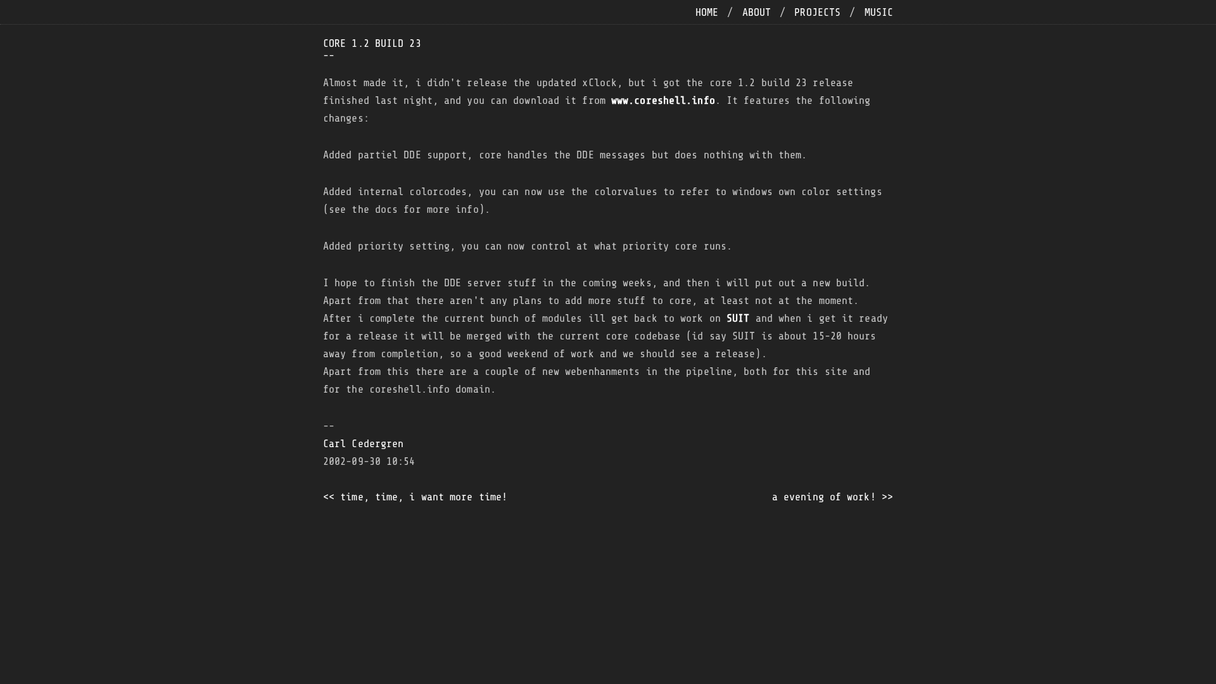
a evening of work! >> (832, 497)
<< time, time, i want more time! (415, 497)
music (879, 12)
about (756, 12)
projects (817, 12)
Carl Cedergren (363, 444)
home (706, 12)
